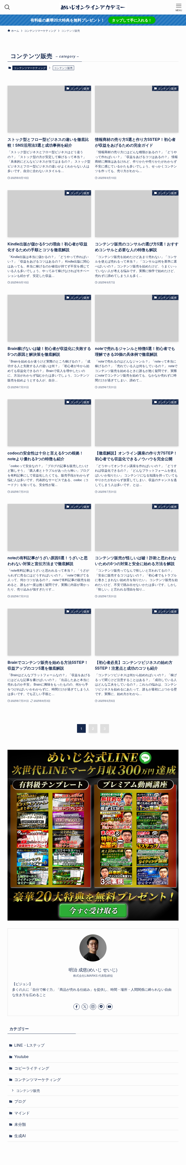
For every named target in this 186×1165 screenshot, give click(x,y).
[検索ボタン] (7, 7)
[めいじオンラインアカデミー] (93, 7)
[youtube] (109, 1007)
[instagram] (93, 1007)
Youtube (21, 1056)
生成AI (20, 1135)
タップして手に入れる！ (132, 20)
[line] (101, 1007)
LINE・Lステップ (29, 1045)
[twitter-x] (85, 1007)
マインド (22, 1113)
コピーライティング (31, 1068)
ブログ (20, 1101)
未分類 (20, 1124)
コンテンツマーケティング (30, 68)
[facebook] (76, 1007)
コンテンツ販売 (28, 1090)
